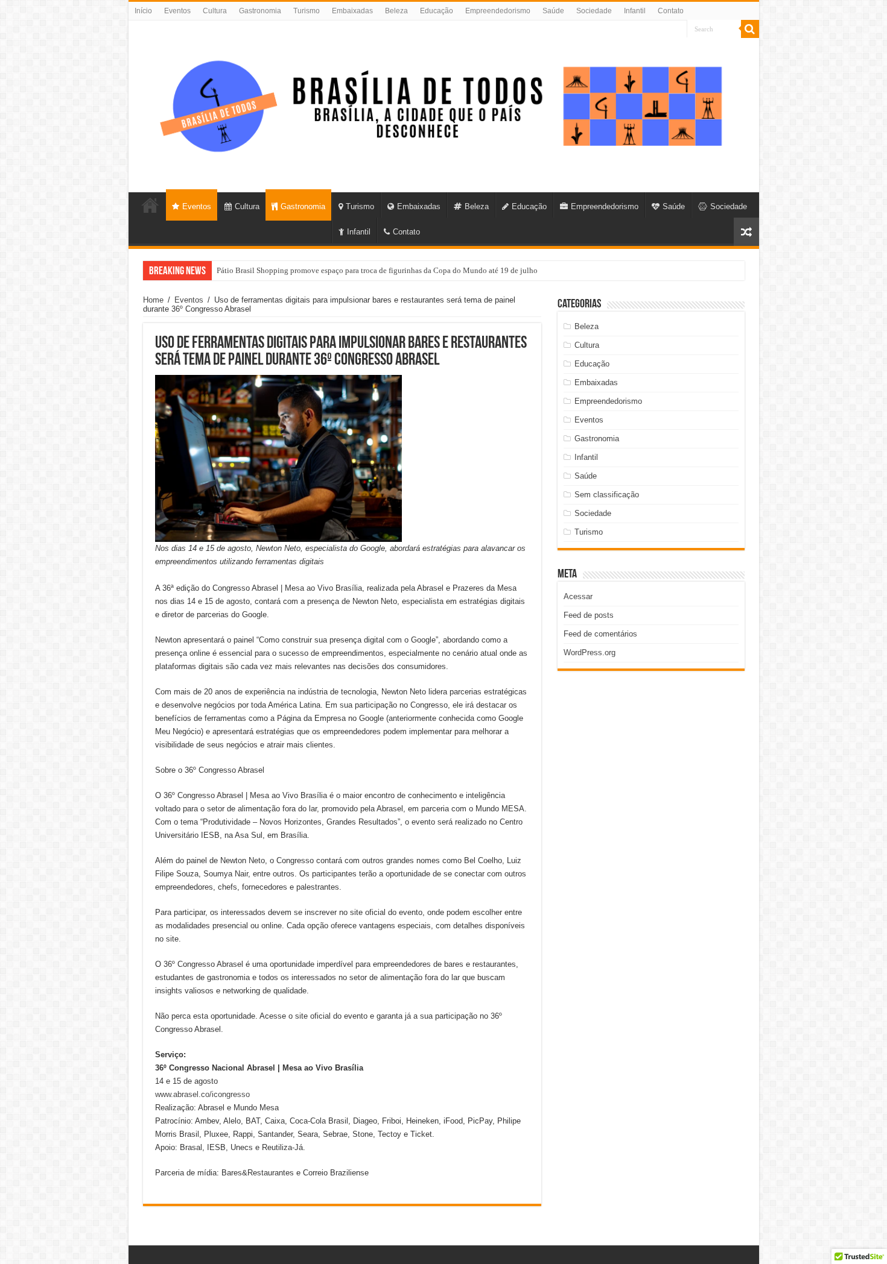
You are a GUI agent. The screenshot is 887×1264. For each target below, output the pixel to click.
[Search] (750, 29)
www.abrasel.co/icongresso (202, 1094)
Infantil (635, 11)
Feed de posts (589, 615)
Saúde (553, 11)
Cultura (215, 11)
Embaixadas (352, 11)
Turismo (306, 11)
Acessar (578, 596)
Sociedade (594, 11)
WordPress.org (589, 652)
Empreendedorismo (497, 11)
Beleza (396, 11)
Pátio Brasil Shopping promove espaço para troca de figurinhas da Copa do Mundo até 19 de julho (377, 270)
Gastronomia (260, 11)
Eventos (177, 11)
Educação (436, 11)
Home (153, 299)
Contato (671, 11)
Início (143, 11)
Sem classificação (606, 494)
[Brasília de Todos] (444, 104)
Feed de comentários (600, 633)
